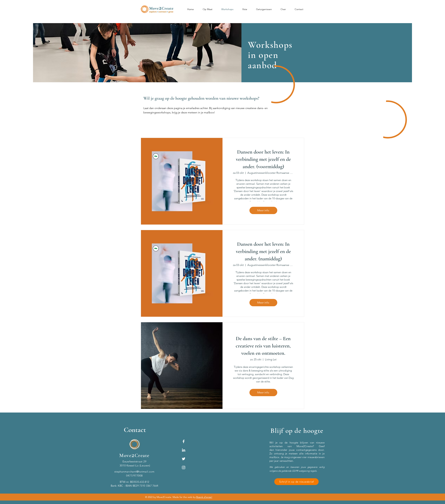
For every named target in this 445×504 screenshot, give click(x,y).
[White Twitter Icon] (183, 459)
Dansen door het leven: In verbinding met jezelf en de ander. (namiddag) (263, 251)
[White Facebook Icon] (183, 441)
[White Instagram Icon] (183, 467)
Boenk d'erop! (204, 497)
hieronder (281, 449)
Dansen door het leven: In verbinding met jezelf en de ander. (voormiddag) (263, 159)
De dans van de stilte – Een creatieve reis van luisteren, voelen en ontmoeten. (263, 345)
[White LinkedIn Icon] (183, 450)
